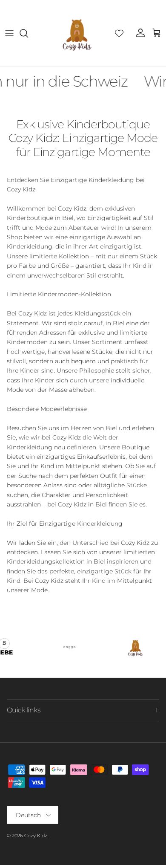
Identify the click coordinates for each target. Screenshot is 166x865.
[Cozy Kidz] (77, 33)
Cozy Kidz (35, 836)
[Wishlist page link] (119, 33)
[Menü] (9, 33)
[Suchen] (28, 33)
